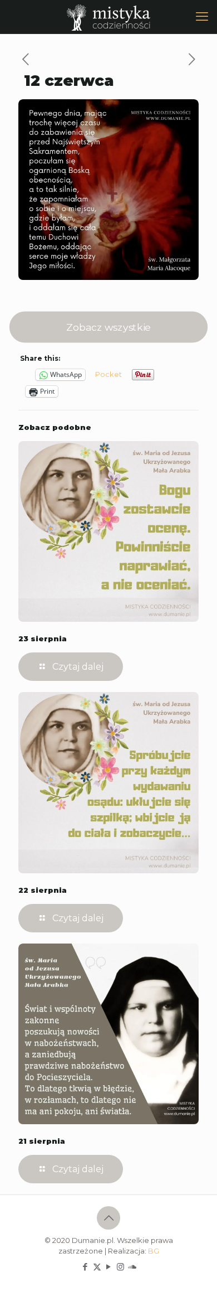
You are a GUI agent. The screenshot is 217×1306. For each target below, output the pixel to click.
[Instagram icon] (120, 1266)
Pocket (108, 374)
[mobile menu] (202, 16)
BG (153, 1250)
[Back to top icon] (108, 1218)
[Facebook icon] (85, 1266)
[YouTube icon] (109, 1266)
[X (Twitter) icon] (97, 1266)
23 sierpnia (42, 638)
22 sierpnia (42, 890)
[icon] (132, 1266)
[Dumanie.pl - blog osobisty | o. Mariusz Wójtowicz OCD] (108, 17)
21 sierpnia (41, 1140)
